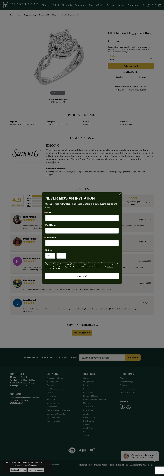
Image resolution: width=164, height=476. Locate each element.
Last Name (50, 238)
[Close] (119, 194)
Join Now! (82, 276)
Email (48, 213)
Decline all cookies (18, 470)
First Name (50, 225)
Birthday (49, 250)
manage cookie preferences (24, 465)
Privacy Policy (37, 462)
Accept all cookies (36, 470)
